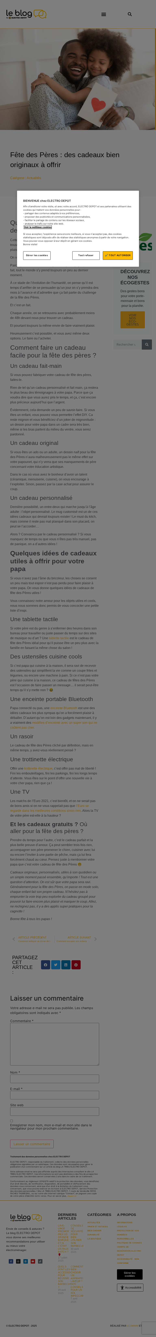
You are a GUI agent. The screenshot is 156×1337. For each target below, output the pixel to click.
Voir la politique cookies (37, 227)
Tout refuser (86, 255)
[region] (78, 229)
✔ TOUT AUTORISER (118, 255)
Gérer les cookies (37, 255)
